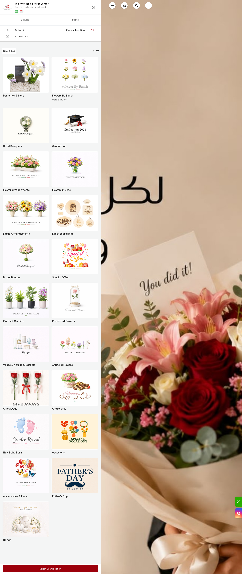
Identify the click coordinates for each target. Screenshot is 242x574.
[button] (50, 7)
